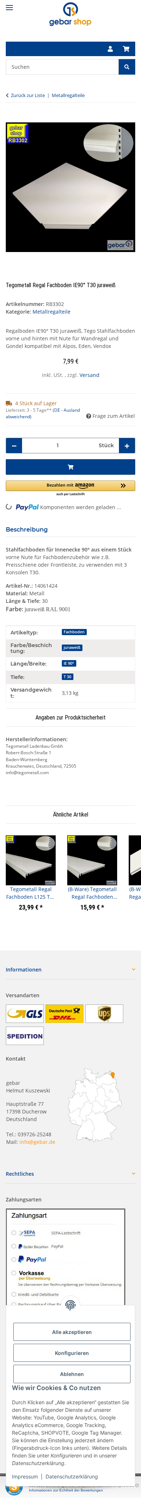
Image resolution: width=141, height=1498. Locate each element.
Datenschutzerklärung (72, 1476)
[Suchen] (127, 67)
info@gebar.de (37, 1141)
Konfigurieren (72, 1353)
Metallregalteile (51, 311)
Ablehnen (72, 1374)
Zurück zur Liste (28, 95)
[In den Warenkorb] (11, 118)
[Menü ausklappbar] (9, 4)
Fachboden (74, 631)
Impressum (25, 1476)
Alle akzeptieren (72, 1332)
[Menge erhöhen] (127, 445)
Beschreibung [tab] (27, 529)
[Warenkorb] (126, 49)
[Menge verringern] (14, 445)
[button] (110, 49)
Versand (89, 375)
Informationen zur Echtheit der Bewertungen (66, 1490)
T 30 (67, 676)
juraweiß (72, 647)
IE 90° (69, 663)
